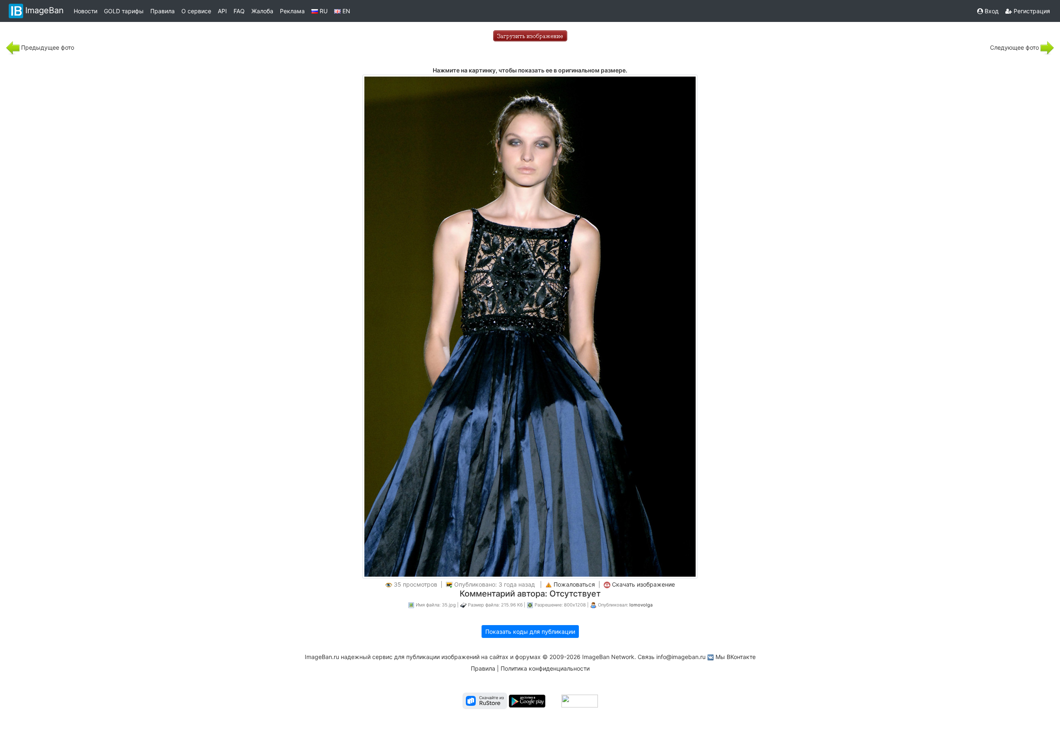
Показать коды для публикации (530, 631)
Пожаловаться (574, 584)
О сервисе (196, 10)
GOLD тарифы (124, 10)
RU (323, 10)
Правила (162, 10)
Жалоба (262, 10)
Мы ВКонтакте (736, 656)
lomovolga (641, 605)
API (222, 10)
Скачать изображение (643, 584)
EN (345, 10)
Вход (991, 10)
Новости (85, 10)
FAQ (239, 10)
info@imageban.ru (681, 656)
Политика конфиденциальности (545, 668)
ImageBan (44, 10)
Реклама (292, 10)
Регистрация (1031, 10)
